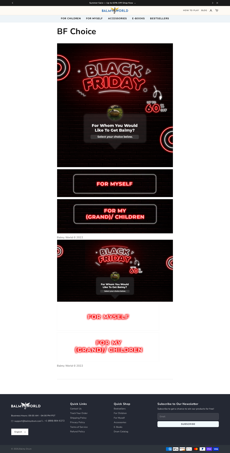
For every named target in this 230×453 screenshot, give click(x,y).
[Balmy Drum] (115, 10)
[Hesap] (211, 10)
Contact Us (76, 408)
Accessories (120, 422)
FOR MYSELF (94, 18)
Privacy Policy (77, 422)
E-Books (118, 427)
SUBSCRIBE (188, 424)
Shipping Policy (78, 417)
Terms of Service (79, 427)
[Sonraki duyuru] (212, 3)
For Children (120, 413)
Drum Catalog (121, 431)
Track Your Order (79, 413)
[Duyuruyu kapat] (217, 3)
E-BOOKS (138, 18)
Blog (204, 10)
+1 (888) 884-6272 (55, 420)
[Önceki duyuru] (12, 3)
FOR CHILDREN (71, 18)
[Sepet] (217, 10)
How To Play (191, 10)
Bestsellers (159, 18)
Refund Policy (77, 431)
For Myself (119, 417)
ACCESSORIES (117, 18)
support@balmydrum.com (27, 421)
